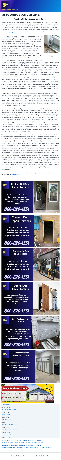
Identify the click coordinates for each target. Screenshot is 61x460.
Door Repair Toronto (9, 10)
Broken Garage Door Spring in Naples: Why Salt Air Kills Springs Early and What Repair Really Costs (26, 447)
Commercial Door (5, 414)
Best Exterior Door (6, 419)
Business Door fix (5, 404)
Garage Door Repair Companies (9, 429)
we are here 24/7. (14, 174)
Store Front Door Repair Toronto (9, 434)
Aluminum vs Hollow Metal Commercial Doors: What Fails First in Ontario (19, 450)
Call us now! (15, 32)
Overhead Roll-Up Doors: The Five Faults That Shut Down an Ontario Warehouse (21, 440)
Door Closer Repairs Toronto (8, 409)
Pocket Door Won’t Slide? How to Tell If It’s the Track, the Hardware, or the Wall (21, 445)
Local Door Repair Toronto (8, 424)
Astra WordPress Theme (44, 456)
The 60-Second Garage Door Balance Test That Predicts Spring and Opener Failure (22, 442)
